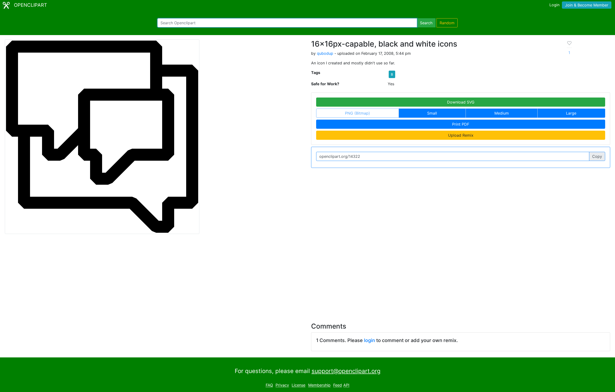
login (369, 340)
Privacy (282, 385)
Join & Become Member (586, 5)
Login (554, 4)
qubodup (325, 53)
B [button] (392, 74)
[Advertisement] (307, 275)
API (346, 385)
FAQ (269, 385)
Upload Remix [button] (461, 135)
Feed (337, 385)
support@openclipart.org (346, 371)
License (298, 385)
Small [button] (432, 113)
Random (447, 22)
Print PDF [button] (460, 124)
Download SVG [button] (460, 102)
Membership (319, 385)
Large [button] (571, 113)
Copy (597, 156)
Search (426, 22)
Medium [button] (501, 113)
